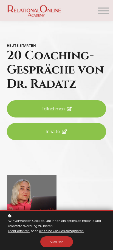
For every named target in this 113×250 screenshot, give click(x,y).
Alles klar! (57, 242)
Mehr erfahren (19, 231)
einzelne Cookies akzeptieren (61, 231)
